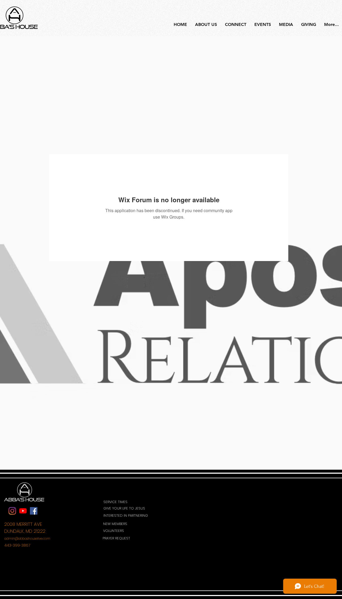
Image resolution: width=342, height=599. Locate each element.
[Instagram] (12, 511)
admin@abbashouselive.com (27, 538)
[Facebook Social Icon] (33, 511)
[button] (126, 508)
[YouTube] (23, 511)
